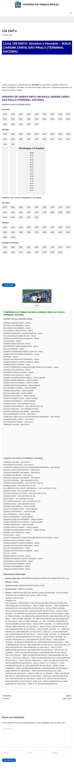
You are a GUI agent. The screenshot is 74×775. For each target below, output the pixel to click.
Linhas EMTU (9, 285)
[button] (71, 13)
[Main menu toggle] (37, 20)
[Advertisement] (37, 69)
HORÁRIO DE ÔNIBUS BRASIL (41, 4)
